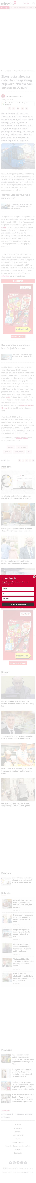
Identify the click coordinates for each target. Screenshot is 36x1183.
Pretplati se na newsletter (18, 604)
